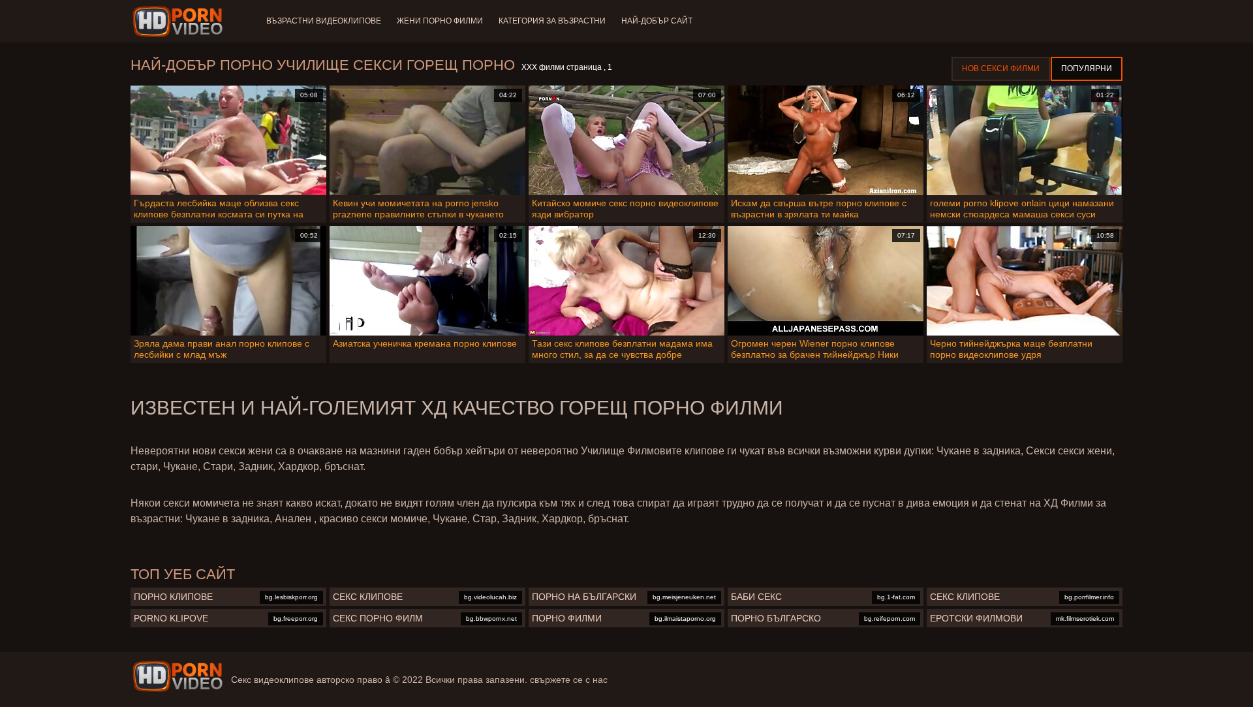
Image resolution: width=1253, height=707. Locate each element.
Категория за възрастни (552, 20)
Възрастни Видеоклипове (323, 20)
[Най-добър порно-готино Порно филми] (180, 21)
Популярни (1086, 68)
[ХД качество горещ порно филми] (177, 676)
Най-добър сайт (656, 20)
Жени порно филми (440, 20)
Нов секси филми (1001, 68)
